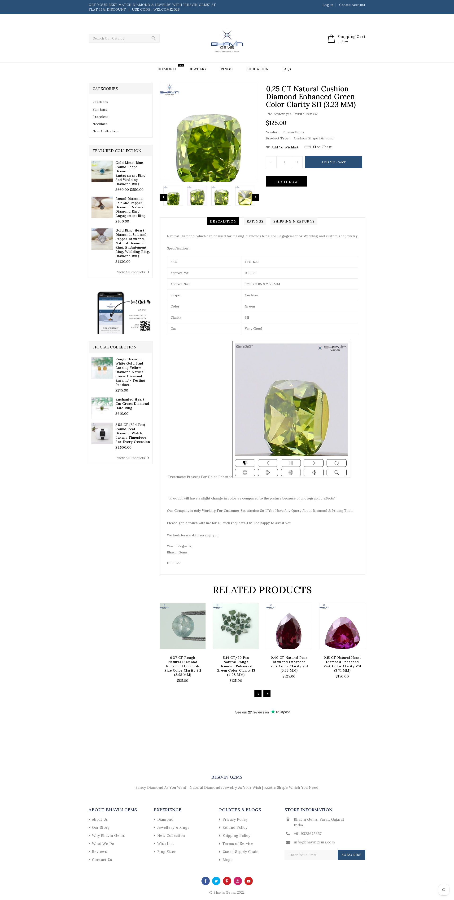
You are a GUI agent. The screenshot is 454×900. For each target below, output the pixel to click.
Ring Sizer (166, 851)
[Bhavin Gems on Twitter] (216, 880)
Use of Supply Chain (241, 851)
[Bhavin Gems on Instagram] (238, 880)
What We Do (103, 843)
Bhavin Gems (227, 777)
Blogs (227, 859)
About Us (100, 819)
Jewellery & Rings (173, 827)
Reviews (99, 851)
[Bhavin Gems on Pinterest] (227, 880)
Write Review (306, 114)
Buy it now (286, 182)
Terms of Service (238, 843)
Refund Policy (235, 827)
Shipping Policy (236, 835)
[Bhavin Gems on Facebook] (205, 880)
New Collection (105, 131)
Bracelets (100, 117)
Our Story (101, 827)
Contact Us (102, 859)
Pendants (100, 102)
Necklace (100, 124)
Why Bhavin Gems (108, 835)
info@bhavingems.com (314, 842)
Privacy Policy (235, 819)
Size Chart (322, 147)
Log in (328, 5)
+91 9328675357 (308, 833)
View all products (134, 272)
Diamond (165, 819)
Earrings (99, 109)
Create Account (352, 5)
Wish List (165, 843)
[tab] (120, 102)
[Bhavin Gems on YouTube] (249, 880)
